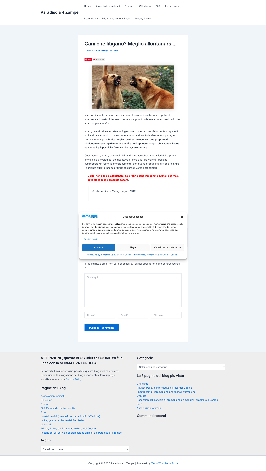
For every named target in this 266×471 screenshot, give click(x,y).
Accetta (98, 247)
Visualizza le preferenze (167, 247)
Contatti (129, 6)
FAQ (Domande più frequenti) (58, 408)
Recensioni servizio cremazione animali (107, 18)
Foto (43, 412)
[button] (182, 216)
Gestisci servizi (91, 239)
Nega (133, 247)
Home (87, 6)
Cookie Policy (74, 379)
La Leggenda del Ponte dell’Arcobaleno (63, 420)
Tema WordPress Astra (164, 463)
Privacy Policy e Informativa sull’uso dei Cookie (109, 254)
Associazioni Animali (108, 6)
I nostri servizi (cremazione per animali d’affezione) (70, 416)
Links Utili (46, 424)
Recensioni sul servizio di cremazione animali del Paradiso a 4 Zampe (81, 432)
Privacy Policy (143, 18)
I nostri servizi (173, 6)
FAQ (158, 6)
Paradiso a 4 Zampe (60, 12)
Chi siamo (145, 6)
